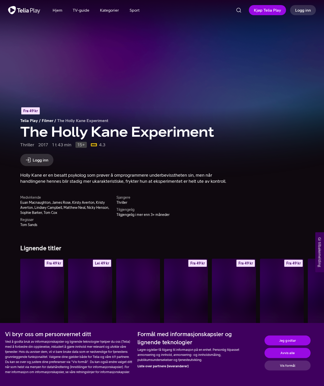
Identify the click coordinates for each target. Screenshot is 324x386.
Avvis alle (287, 353)
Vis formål (287, 365)
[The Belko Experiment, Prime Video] (138, 291)
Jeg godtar (287, 340)
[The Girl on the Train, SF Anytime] (282, 291)
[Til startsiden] (24, 10)
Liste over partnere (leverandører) (163, 366)
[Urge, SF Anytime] (234, 291)
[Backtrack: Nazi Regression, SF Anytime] (42, 291)
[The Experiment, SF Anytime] (90, 291)
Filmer (47, 120)
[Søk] (239, 10)
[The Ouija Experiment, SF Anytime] (186, 291)
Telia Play (29, 120)
